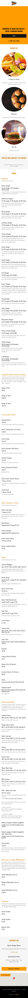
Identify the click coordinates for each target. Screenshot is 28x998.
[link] (14, 3)
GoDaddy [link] (17, 994)
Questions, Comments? (14, 968)
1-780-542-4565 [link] (14, 41)
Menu (14, 35)
